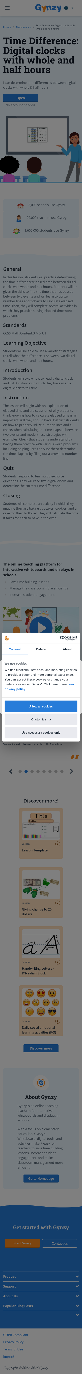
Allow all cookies (41, 706)
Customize (38, 719)
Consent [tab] (15, 649)
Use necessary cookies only (41, 732)
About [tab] (67, 649)
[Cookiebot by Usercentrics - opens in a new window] (60, 638)
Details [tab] (41, 649)
